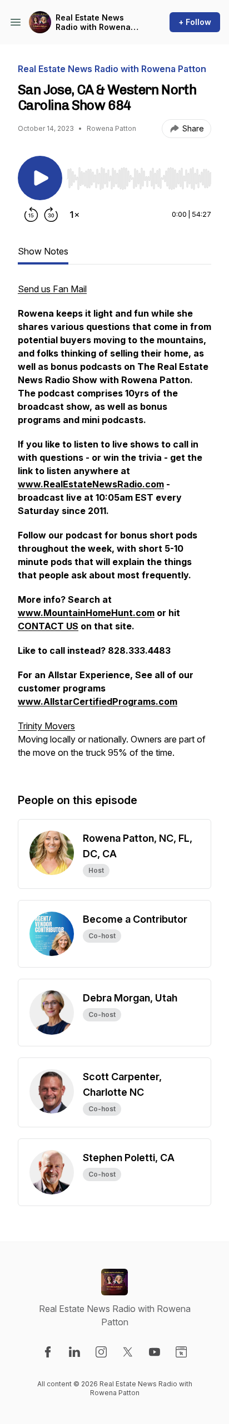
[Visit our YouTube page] (154, 1351)
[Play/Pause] (40, 178)
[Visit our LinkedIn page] (74, 1351)
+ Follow (194, 22)
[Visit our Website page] (181, 1351)
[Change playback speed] (74, 214)
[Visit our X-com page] (127, 1351)
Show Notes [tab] (43, 251)
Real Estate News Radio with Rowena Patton (93, 22)
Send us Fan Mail (52, 288)
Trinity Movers (46, 725)
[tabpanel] (114, 526)
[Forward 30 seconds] (51, 214)
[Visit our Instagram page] (101, 1351)
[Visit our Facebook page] (47, 1351)
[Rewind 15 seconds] (31, 214)
